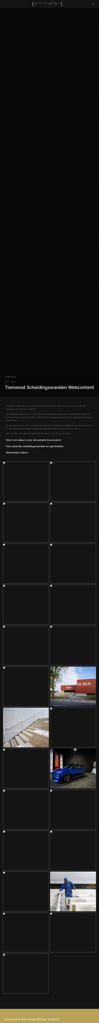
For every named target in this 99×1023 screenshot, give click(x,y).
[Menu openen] (93, 4)
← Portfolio (10, 377)
